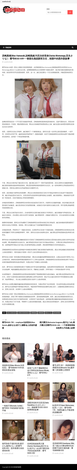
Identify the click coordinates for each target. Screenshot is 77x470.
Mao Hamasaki (11, 313)
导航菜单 (8, 47)
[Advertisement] (38, 31)
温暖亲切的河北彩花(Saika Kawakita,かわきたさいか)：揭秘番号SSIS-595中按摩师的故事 (38, 406)
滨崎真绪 (40, 313)
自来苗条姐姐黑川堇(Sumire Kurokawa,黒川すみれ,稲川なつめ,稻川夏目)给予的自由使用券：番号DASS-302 (38, 448)
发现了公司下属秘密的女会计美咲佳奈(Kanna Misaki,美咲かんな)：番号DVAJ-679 (38, 371)
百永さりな (48, 313)
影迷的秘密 (17, 467)
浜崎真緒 (33, 313)
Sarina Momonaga (23, 313)
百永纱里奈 (57, 313)
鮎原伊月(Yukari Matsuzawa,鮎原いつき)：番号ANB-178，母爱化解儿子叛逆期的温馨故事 (63, 408)
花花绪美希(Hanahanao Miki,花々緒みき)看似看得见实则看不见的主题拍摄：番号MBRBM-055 (63, 447)
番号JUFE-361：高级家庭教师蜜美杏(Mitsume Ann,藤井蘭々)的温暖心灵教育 (63, 367)
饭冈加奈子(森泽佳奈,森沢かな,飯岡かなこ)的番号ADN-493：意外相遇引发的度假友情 (13, 447)
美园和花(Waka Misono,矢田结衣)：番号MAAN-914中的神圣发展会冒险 (13, 367)
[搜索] (70, 12)
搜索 (48, 9)
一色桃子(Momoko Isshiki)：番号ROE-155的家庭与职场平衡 (13, 408)
